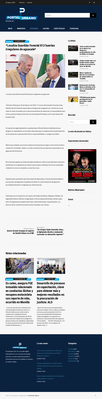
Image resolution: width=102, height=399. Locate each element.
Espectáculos (59, 28)
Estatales (34, 28)
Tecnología (74, 28)
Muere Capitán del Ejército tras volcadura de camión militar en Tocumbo (87, 76)
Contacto (29, 2)
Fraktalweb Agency (33, 395)
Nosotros (22, 2)
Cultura (46, 28)
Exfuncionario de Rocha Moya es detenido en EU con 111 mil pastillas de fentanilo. (87, 88)
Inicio (10, 28)
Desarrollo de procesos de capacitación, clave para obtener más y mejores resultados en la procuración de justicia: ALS (51, 292)
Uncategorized (72, 361)
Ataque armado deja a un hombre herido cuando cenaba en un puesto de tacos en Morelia (88, 63)
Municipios (21, 28)
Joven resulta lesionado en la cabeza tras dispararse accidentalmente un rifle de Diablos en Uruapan (49, 353)
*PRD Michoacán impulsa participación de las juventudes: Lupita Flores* (88, 100)
